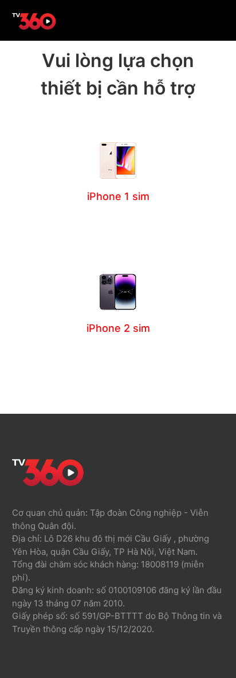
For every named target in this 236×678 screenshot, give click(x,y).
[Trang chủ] (34, 28)
